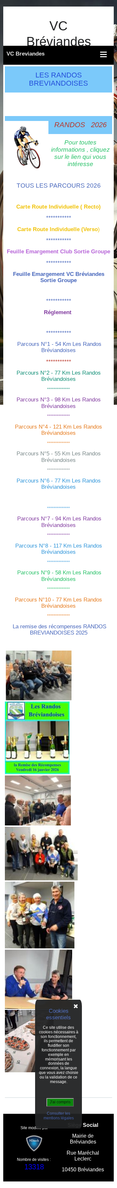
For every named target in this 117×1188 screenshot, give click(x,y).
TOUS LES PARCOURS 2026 (59, 185)
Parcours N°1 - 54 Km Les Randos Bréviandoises (59, 347)
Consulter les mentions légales (59, 1115)
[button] (56, 54)
